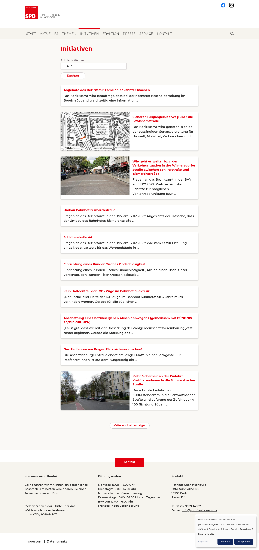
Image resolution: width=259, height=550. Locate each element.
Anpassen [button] (203, 542)
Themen (69, 33)
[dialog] (226, 531)
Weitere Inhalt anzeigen (130, 425)
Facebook (223, 5)
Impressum (33, 541)
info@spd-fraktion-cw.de (199, 510)
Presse (129, 33)
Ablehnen (225, 542)
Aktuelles (49, 33)
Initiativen (89, 33)
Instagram (231, 5)
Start (31, 33)
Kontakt (164, 33)
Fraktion (111, 33)
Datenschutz (57, 541)
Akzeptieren (243, 542)
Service (146, 33)
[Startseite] (43, 12)
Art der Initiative (72, 60)
